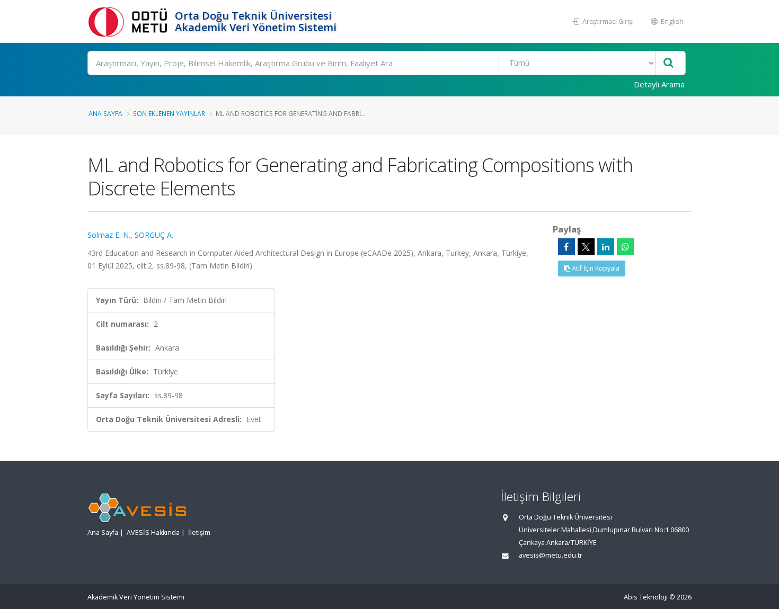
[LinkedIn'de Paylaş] (605, 246)
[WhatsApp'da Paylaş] (625, 246)
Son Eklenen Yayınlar (169, 113)
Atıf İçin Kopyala (594, 268)
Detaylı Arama (659, 84)
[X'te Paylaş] (586, 246)
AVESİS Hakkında (153, 532)
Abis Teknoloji (646, 597)
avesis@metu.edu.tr (550, 555)
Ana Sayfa (105, 113)
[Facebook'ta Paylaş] (566, 246)
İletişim (199, 532)
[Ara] (668, 63)
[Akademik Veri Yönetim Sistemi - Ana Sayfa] (129, 21)
